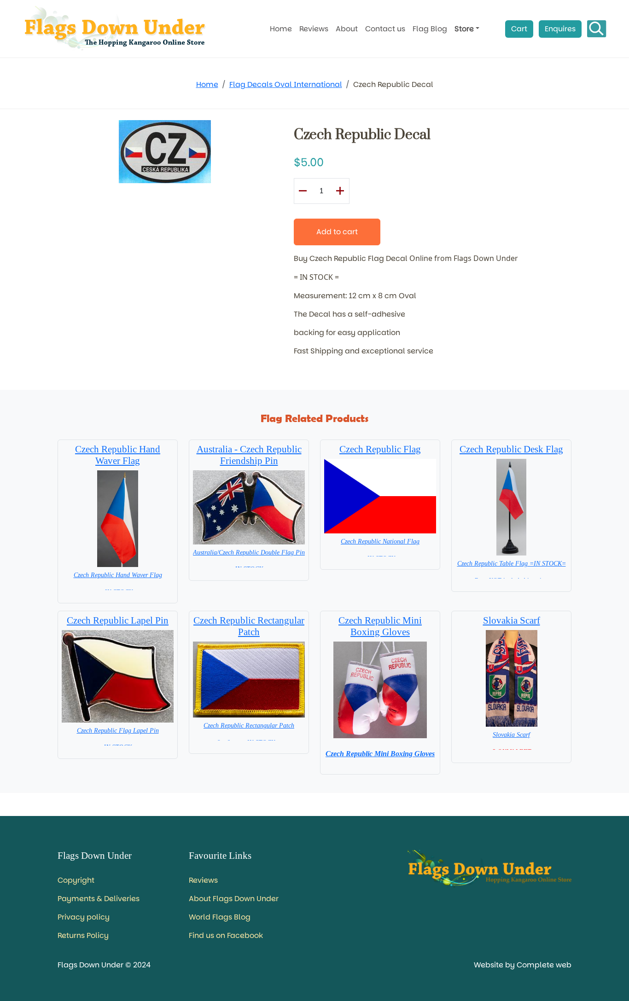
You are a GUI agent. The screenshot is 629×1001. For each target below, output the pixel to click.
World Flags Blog (219, 917)
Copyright (76, 880)
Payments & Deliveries (99, 898)
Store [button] (464, 28)
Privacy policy (84, 917)
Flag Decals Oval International (285, 84)
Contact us (385, 28)
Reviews (313, 28)
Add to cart (337, 231)
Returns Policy (83, 935)
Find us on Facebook (226, 935)
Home (281, 28)
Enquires (560, 28)
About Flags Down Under (234, 898)
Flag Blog (430, 28)
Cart (519, 28)
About (347, 28)
